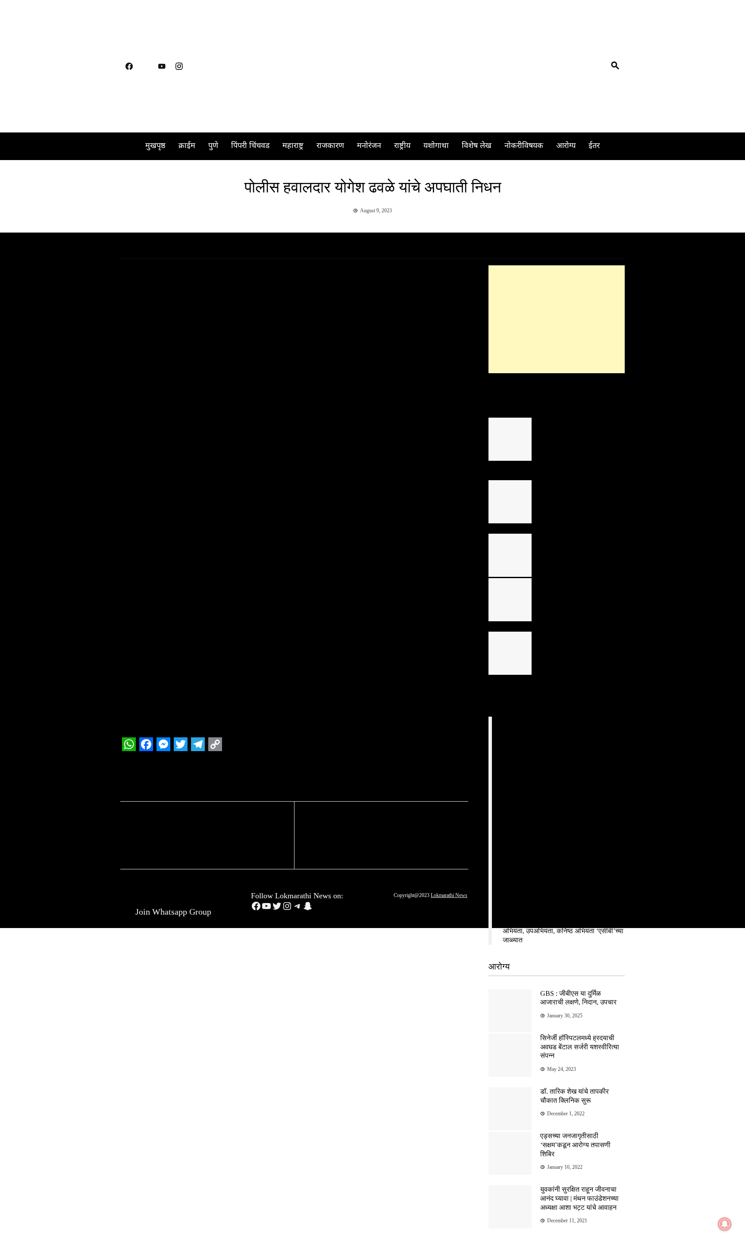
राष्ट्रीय (402, 146)
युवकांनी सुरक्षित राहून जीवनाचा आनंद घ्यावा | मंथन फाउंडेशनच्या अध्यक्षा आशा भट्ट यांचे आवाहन (579, 1198)
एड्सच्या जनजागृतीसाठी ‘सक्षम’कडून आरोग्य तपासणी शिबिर (575, 1145)
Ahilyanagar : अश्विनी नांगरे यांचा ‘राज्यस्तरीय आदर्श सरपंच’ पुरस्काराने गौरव (579, 645)
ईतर (594, 146)
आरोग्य (566, 146)
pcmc (256, 778)
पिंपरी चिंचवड (250, 146)
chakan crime (192, 778)
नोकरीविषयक (523, 146)
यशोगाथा (436, 146)
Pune (272, 778)
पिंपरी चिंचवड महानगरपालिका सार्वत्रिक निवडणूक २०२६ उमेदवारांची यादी (576, 493)
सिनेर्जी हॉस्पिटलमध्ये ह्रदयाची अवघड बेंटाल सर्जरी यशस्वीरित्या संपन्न (579, 1047)
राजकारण (330, 146)
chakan (164, 778)
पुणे (213, 146)
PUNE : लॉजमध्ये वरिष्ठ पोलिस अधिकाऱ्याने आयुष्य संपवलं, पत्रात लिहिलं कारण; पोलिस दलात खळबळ (557, 742)
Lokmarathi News (449, 895)
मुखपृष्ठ (155, 146)
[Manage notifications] (725, 1224)
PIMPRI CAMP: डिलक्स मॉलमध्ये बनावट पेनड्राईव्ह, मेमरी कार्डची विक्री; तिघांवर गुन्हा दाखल (557, 879)
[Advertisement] (556, 319)
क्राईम (186, 146)
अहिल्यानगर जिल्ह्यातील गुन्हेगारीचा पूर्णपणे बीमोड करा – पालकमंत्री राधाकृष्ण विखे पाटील (582, 591)
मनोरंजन (369, 146)
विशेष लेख (476, 146)
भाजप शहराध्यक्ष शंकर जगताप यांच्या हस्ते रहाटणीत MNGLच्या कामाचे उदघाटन (208, 836)
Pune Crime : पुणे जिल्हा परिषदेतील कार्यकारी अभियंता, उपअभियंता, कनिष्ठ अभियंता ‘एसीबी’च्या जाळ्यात (563, 931)
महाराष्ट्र (293, 146)
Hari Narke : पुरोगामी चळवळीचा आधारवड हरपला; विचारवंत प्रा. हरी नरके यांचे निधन (369, 836)
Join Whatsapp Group (172, 911)
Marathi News (229, 778)
